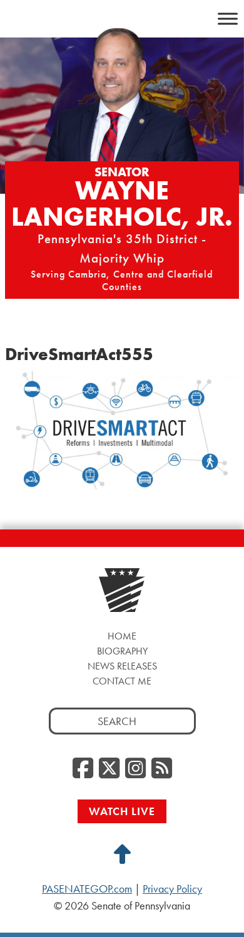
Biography (122, 651)
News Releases (122, 666)
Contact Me (122, 681)
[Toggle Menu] (228, 18)
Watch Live (122, 811)
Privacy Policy (172, 889)
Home (122, 636)
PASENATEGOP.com (87, 889)
